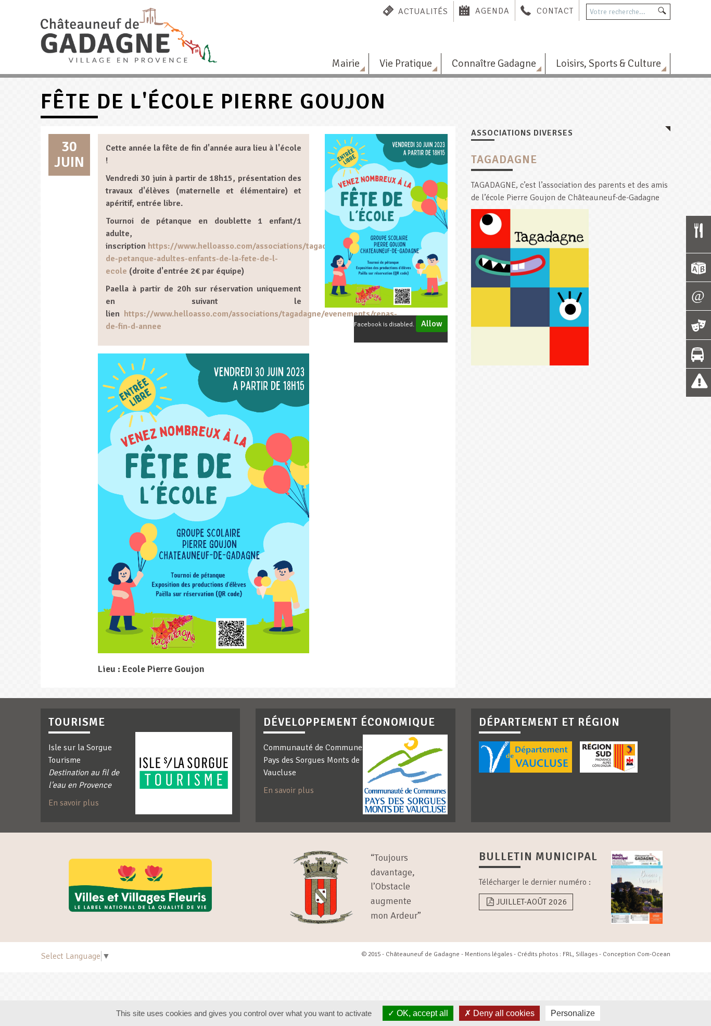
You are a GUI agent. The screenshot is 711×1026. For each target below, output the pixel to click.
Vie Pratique (405, 63)
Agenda (492, 11)
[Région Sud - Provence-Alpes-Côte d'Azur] (609, 757)
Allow (431, 324)
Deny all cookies (503, 1013)
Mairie (346, 63)
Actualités (423, 11)
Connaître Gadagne (494, 63)
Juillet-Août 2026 (531, 902)
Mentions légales (488, 954)
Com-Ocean (653, 954)
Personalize (573, 1013)
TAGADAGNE (504, 159)
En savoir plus (73, 803)
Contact (555, 11)
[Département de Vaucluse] (525, 757)
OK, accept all (421, 1013)
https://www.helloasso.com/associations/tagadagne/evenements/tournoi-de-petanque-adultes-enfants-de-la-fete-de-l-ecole (267, 258)
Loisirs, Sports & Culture (608, 63)
